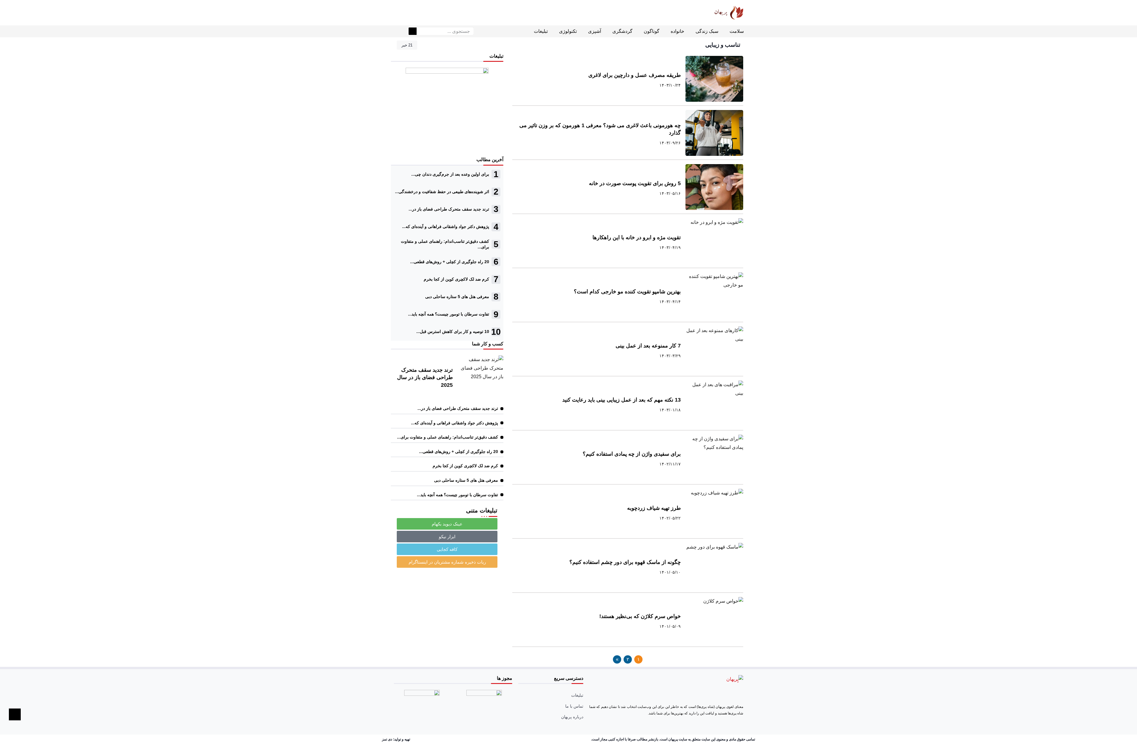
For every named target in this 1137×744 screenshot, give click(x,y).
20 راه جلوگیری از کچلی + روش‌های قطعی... (449, 261)
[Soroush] (404, 13)
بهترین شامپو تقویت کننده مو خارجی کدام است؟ (627, 292)
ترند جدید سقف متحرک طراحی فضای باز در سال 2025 (425, 377)
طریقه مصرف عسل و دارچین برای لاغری (634, 75)
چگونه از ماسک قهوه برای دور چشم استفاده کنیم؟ (625, 562)
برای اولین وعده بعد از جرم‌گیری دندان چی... (450, 174)
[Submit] (413, 31)
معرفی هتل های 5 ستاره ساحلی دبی (457, 296)
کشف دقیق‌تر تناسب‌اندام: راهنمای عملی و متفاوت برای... (447, 437)
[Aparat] (414, 13)
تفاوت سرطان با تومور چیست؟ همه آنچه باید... (448, 314)
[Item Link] (714, 79)
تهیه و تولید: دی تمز (396, 739)
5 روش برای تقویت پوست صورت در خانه (635, 183)
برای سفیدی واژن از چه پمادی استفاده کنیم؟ (632, 454)
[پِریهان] (721, 12)
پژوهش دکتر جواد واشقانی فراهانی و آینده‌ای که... (445, 226)
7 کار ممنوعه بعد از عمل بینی (648, 346)
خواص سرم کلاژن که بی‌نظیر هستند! (640, 616)
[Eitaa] (424, 13)
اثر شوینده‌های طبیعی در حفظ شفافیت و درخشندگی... (442, 191)
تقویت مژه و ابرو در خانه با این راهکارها (636, 237)
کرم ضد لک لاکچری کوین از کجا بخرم (456, 279)
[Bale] (394, 13)
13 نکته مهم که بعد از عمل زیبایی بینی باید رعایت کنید (621, 400)
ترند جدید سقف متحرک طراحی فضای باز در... (449, 209)
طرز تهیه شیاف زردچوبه (654, 508)
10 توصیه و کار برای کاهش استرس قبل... (452, 331)
